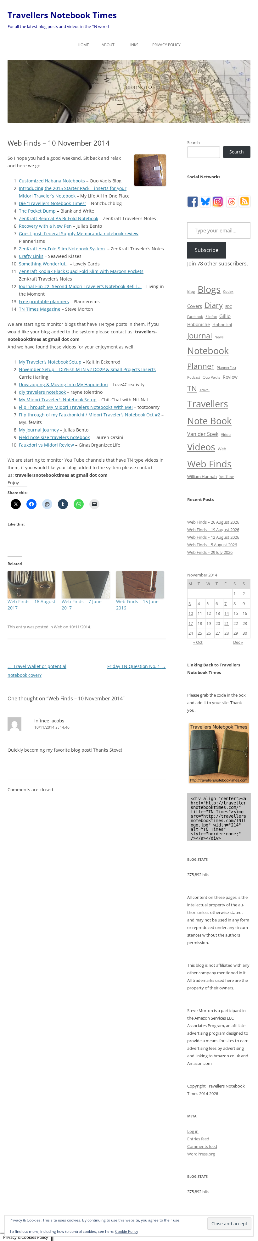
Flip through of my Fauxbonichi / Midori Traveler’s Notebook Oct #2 (89, 415)
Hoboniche (198, 324)
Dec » (238, 642)
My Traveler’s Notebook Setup (50, 362)
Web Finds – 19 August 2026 (213, 529)
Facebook (195, 316)
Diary (214, 305)
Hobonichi (222, 324)
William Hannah (202, 476)
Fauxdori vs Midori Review (46, 445)
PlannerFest (226, 367)
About (108, 44)
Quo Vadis (211, 377)
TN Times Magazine (39, 309)
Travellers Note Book (209, 412)
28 (226, 633)
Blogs (209, 289)
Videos (201, 447)
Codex (228, 291)
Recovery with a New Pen (45, 226)
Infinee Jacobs (49, 720)
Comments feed (202, 1146)
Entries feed (198, 1139)
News (219, 337)
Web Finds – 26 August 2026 (213, 522)
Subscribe (206, 250)
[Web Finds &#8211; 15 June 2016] (140, 584)
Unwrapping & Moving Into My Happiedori (63, 384)
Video (226, 434)
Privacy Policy (166, 44)
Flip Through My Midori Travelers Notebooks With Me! (76, 407)
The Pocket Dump (37, 211)
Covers (194, 306)
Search (193, 142)
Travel (204, 390)
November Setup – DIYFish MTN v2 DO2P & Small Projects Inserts (87, 369)
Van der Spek (202, 434)
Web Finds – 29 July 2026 (210, 552)
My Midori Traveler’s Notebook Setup (58, 400)
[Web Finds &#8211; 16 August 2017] (31, 584)
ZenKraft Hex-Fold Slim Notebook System (62, 249)
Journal (199, 335)
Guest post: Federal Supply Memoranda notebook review (78, 234)
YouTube (226, 477)
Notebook (208, 350)
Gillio (225, 316)
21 (226, 623)
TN (192, 388)
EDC (228, 306)
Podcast (193, 377)
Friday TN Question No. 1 (136, 666)
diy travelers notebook (42, 392)
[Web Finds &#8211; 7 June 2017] (85, 584)
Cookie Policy (126, 1231)
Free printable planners (44, 301)
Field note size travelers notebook (54, 437)
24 (190, 633)
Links (133, 44)
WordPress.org (201, 1154)
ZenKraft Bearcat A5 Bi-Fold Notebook (58, 218)
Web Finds (209, 464)
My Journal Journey (39, 430)
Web (58, 627)
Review (230, 377)
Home (83, 44)
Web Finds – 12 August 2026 (213, 537)
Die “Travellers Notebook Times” (52, 203)
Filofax (211, 316)
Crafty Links (31, 256)
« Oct (198, 642)
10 (190, 613)
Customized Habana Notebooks (52, 181)
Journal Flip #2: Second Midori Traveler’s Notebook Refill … (80, 286)
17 (190, 623)
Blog (191, 291)
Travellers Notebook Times (62, 15)
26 (208, 633)
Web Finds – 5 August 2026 (212, 545)
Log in (193, 1131)
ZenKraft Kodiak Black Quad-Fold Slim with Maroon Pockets (81, 271)
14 (226, 613)
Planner (200, 366)
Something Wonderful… (44, 264)
